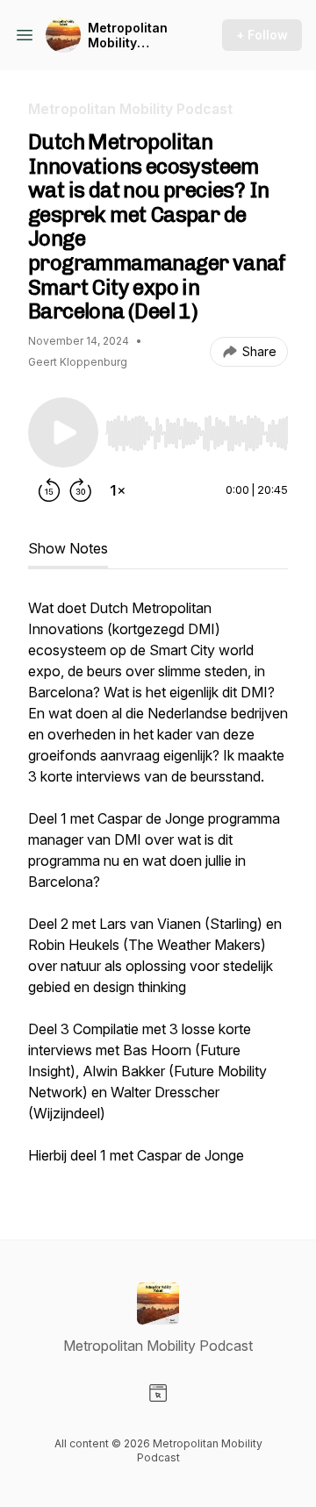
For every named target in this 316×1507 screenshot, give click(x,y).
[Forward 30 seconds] (80, 490)
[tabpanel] (158, 890)
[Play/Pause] (63, 432)
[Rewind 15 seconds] (49, 490)
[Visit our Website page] (158, 1393)
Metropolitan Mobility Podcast (128, 35)
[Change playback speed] (117, 490)
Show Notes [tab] (68, 548)
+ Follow (262, 34)
